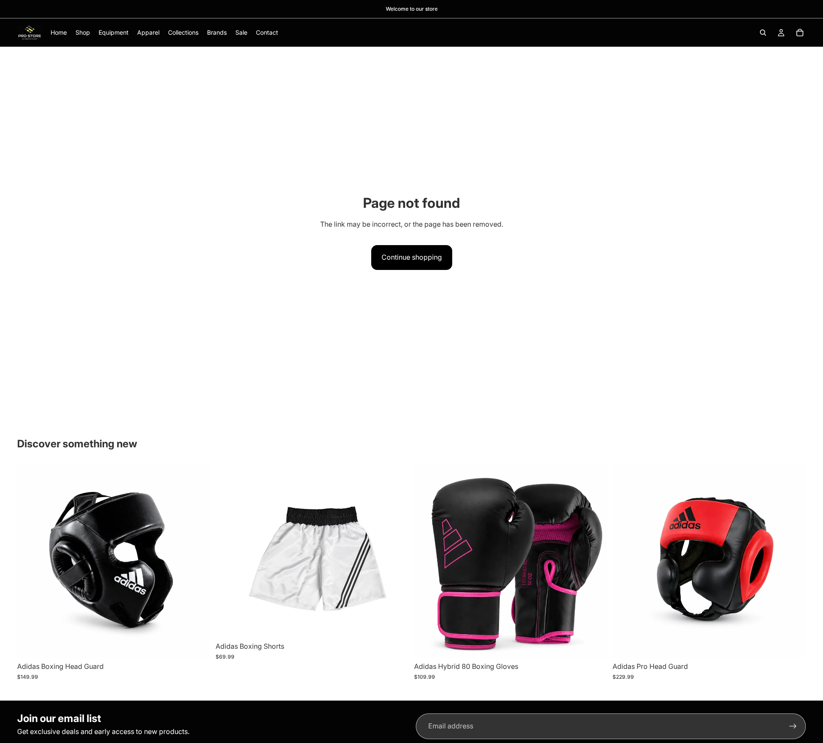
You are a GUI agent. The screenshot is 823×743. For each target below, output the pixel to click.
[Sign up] (793, 726)
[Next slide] (396, 551)
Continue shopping (411, 257)
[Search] (763, 32)
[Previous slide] (228, 551)
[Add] (197, 645)
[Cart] (799, 32)
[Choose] (395, 624)
